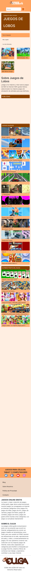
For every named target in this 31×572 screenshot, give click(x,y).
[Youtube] (18, 475)
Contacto (6, 495)
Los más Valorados (7, 44)
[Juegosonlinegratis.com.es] (16, 3)
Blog (4, 482)
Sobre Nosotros (8, 486)
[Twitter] (6, 475)
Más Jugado (6, 39)
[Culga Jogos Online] (15, 560)
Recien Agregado (7, 35)
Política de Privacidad (10, 491)
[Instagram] (24, 475)
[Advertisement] (15, 110)
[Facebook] (12, 475)
